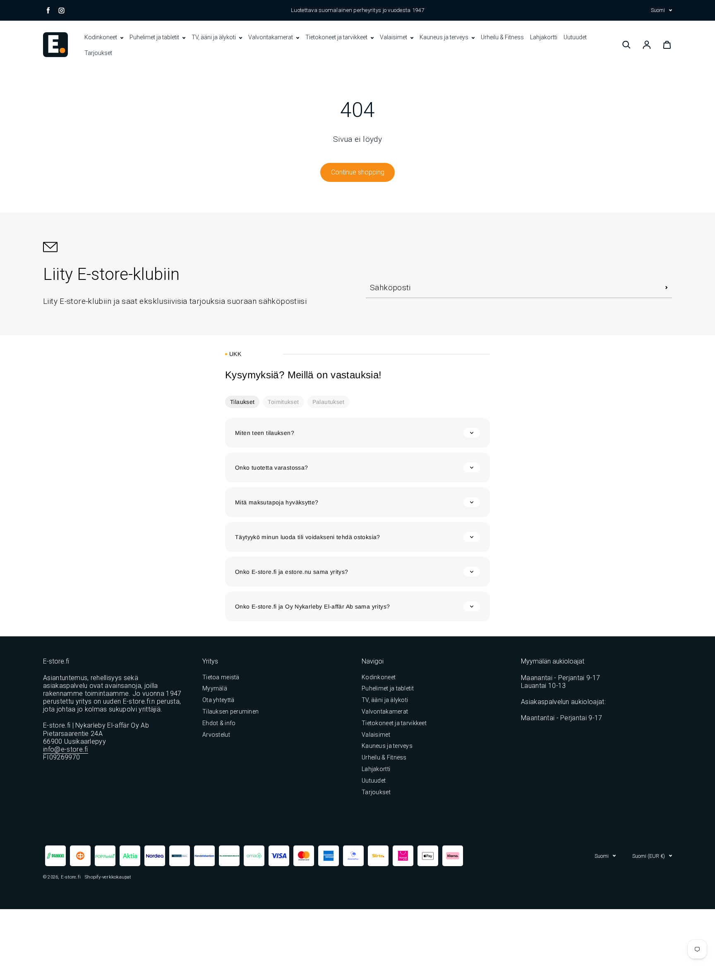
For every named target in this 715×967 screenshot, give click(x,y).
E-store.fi (71, 877)
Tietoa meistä (221, 677)
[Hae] (626, 45)
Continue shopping (357, 172)
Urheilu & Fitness (502, 37)
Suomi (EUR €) (648, 856)
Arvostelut (216, 734)
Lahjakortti (543, 37)
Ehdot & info (218, 723)
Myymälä (214, 688)
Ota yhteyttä (218, 700)
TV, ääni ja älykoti (214, 37)
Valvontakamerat (271, 37)
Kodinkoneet (101, 37)
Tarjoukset (98, 53)
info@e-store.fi (65, 749)
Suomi (658, 10)
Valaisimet (394, 37)
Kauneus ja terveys (445, 37)
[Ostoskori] (667, 45)
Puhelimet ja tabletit (155, 37)
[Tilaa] (666, 287)
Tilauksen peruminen (230, 711)
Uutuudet (575, 37)
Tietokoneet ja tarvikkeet (337, 37)
